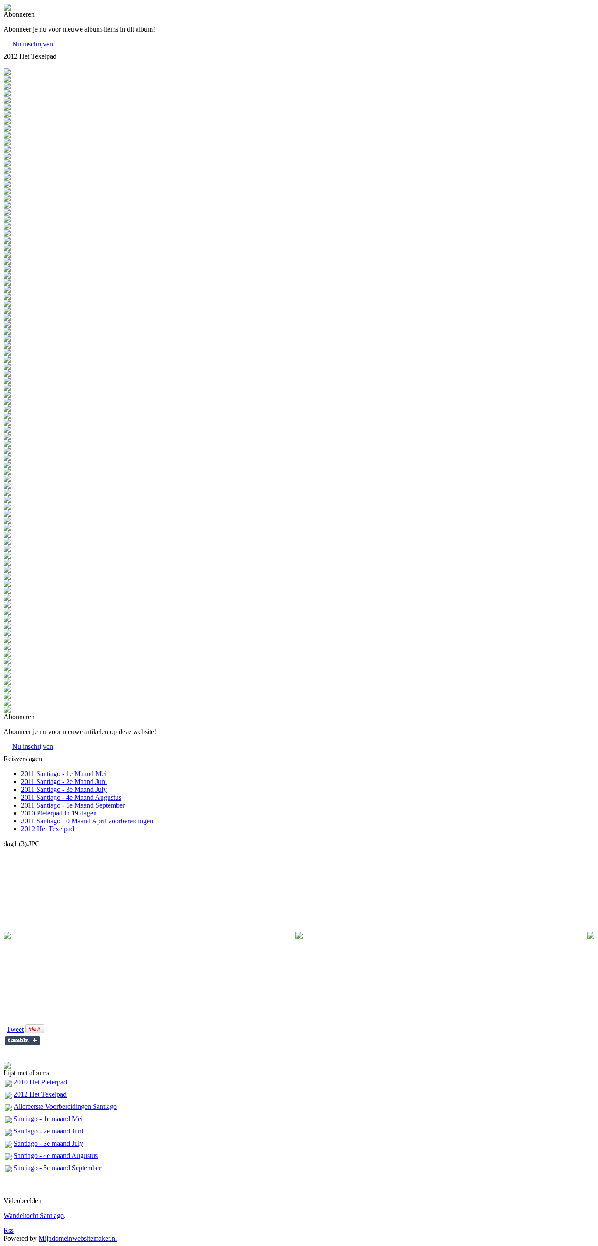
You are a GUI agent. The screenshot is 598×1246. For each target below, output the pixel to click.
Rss (9, 1230)
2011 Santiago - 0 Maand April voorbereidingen (87, 821)
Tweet (15, 1029)
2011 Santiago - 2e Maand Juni (64, 781)
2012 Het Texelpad (47, 829)
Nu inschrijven (32, 44)
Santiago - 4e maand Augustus (56, 1155)
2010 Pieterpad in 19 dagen (59, 813)
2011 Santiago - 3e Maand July (64, 789)
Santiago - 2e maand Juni (48, 1131)
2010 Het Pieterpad (40, 1082)
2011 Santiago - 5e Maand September (73, 805)
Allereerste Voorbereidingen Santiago (65, 1106)
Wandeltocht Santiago (34, 1215)
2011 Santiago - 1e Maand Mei (63, 773)
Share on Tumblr (22, 1040)
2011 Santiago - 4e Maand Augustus (71, 797)
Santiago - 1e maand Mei (48, 1118)
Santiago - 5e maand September (57, 1168)
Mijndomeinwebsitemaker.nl (78, 1238)
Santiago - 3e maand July (48, 1143)
